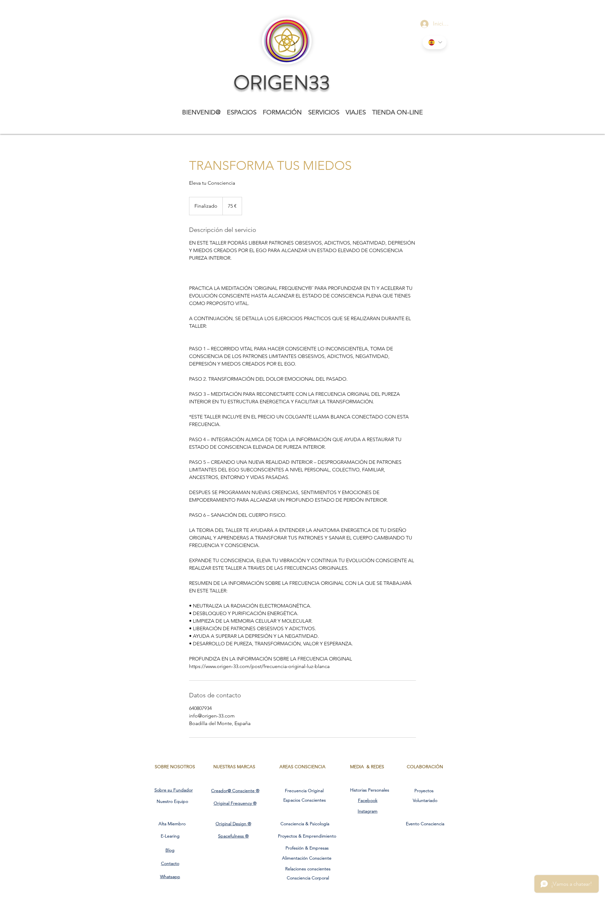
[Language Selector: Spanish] (435, 42)
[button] (242, 112)
